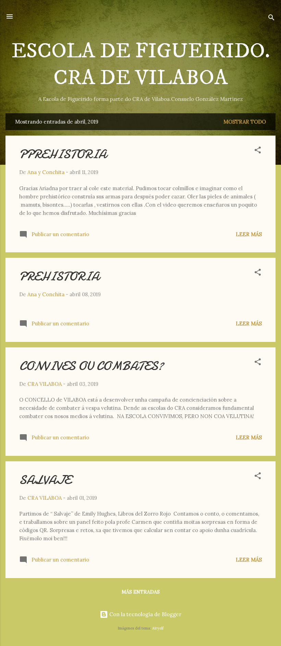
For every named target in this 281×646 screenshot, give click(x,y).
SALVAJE (45, 480)
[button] (258, 151)
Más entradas (141, 592)
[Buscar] (271, 18)
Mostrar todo (244, 121)
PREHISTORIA (59, 276)
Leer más (249, 234)
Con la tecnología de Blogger (144, 614)
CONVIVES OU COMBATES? (91, 366)
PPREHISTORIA (63, 154)
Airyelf (157, 628)
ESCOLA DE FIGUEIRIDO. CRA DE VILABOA (140, 64)
